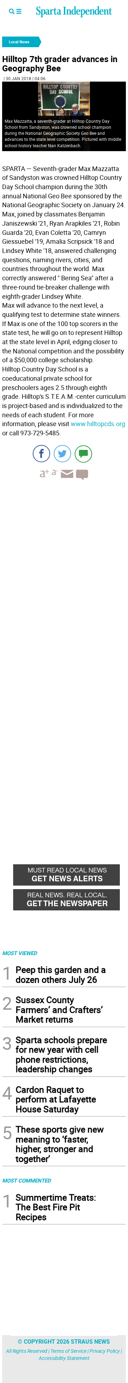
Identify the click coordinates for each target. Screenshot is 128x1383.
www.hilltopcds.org (98, 423)
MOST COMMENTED (26, 1180)
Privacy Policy (105, 1351)
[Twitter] (62, 453)
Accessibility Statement (64, 1358)
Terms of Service (68, 1351)
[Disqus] (64, 576)
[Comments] (83, 453)
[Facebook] (41, 453)
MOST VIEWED (19, 953)
